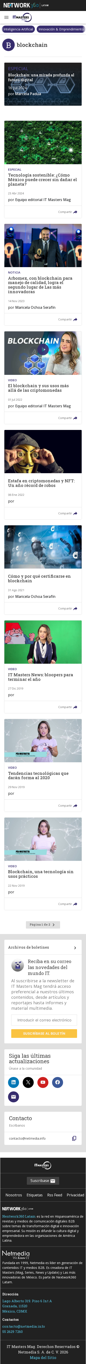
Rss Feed (54, 1195)
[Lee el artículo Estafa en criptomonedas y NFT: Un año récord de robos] (43, 474)
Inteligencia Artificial (18, 29)
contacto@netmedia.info (23, 1326)
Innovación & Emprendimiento (61, 29)
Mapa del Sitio (43, 1357)
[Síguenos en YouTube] (42, 1082)
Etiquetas (35, 1195)
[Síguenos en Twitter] (28, 1082)
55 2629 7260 (12, 1331)
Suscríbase (44, 1033)
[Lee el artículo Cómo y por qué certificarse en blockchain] (43, 570)
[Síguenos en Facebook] (57, 1082)
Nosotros (14, 1195)
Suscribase (40, 1180)
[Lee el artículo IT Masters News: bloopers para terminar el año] (43, 666)
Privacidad (75, 1195)
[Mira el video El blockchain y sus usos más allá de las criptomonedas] (43, 377)
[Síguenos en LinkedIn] (13, 1082)
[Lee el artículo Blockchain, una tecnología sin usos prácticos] (43, 864)
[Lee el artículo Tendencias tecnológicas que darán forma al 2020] (43, 765)
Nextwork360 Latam (19, 1216)
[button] (6, 17)
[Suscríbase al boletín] (13, 1096)
